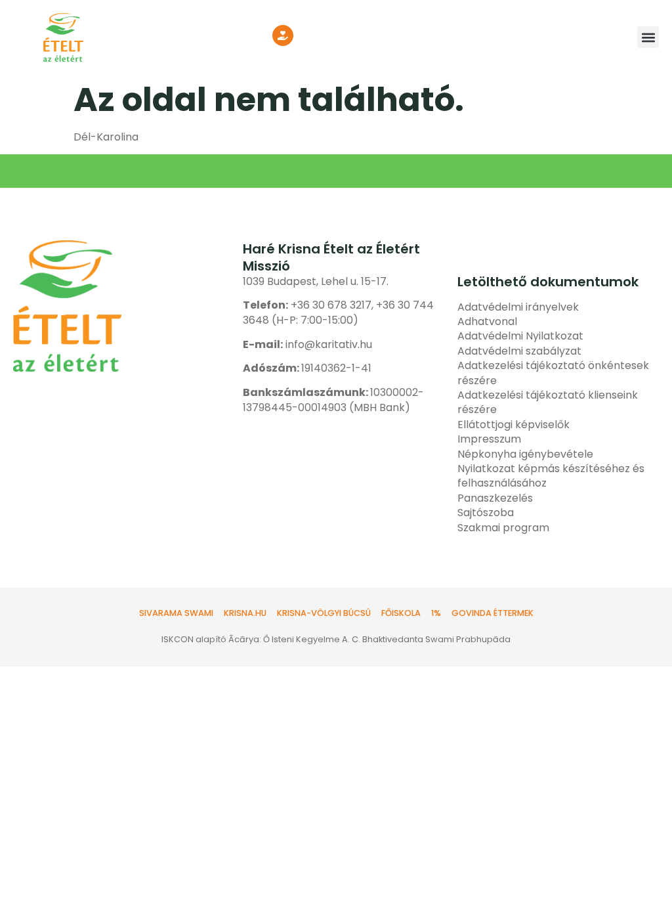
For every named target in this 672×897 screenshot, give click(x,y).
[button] (648, 37)
